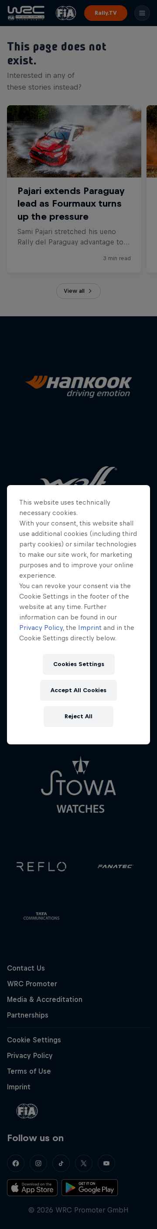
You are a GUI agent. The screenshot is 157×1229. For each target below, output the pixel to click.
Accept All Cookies (78, 690)
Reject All (78, 716)
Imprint (90, 627)
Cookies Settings (78, 664)
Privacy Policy (41, 627)
